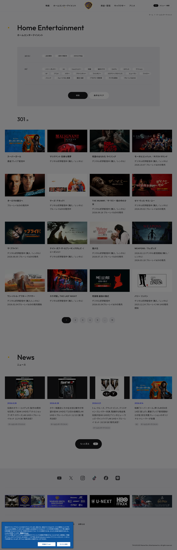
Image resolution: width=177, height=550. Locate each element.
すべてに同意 (64, 544)
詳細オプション (46, 544)
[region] (37, 535)
